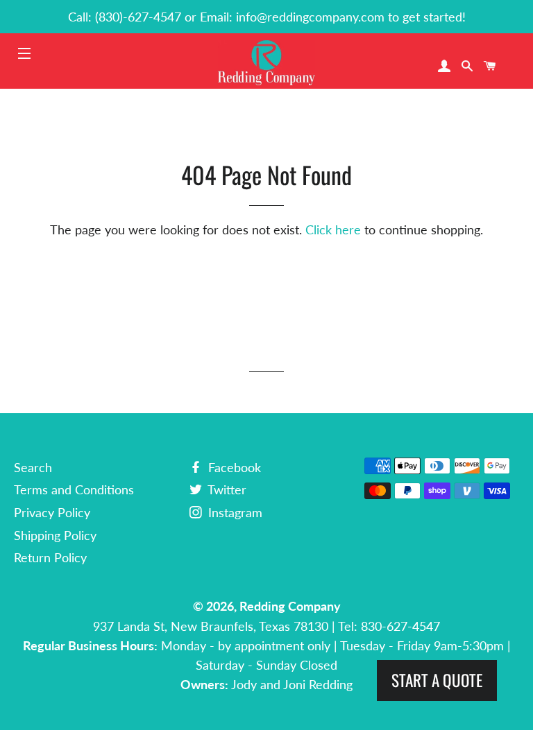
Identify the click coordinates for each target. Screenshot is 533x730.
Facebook (233, 467)
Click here (333, 229)
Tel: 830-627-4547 (389, 626)
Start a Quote (436, 680)
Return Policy (50, 557)
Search (33, 467)
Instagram (233, 512)
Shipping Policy (55, 535)
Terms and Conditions (74, 489)
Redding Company (290, 606)
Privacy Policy (52, 512)
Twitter (225, 489)
